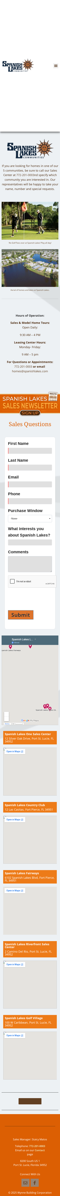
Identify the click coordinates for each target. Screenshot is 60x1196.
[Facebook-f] (35, 1183)
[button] (55, 65)
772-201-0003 (25, 175)
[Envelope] (25, 1183)
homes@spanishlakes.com (30, 371)
